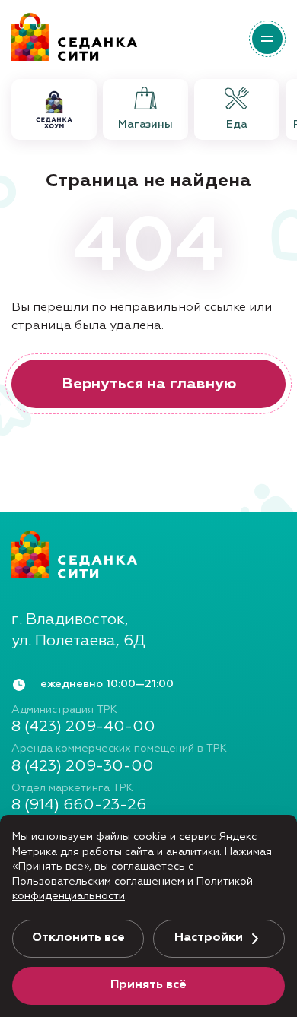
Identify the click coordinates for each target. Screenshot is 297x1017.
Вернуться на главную (149, 383)
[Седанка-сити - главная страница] (148, 554)
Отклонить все (78, 938)
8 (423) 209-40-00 (83, 726)
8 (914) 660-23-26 (78, 805)
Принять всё (148, 985)
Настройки (208, 938)
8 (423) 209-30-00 (82, 766)
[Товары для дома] (54, 109)
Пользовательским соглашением (98, 881)
